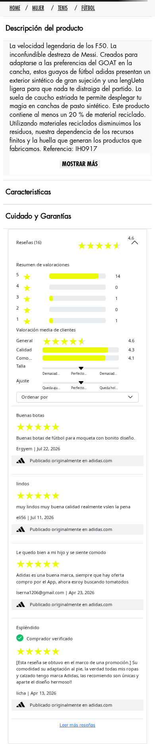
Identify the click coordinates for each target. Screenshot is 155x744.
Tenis (63, 8)
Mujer (38, 8)
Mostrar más (80, 164)
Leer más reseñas (77, 725)
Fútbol (88, 8)
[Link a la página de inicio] (14, 8)
